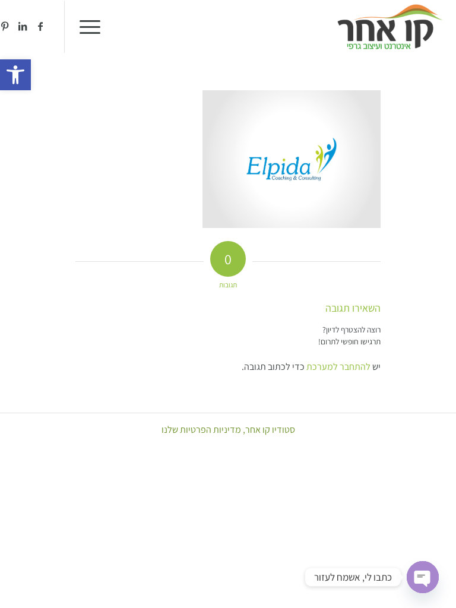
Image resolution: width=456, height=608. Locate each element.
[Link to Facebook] (40, 26)
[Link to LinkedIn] (22, 26)
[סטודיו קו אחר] (389, 27)
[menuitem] (94, 27)
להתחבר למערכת (338, 366)
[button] (15, 74)
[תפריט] (94, 27)
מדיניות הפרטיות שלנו (201, 429)
